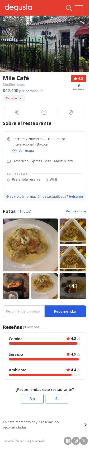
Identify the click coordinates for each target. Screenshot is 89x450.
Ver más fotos (76, 211)
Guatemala (38, 441)
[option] (44, 44)
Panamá (9, 441)
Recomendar (65, 311)
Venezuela (22, 441)
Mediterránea (14, 84)
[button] (17, 112)
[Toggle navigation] (79, 8)
